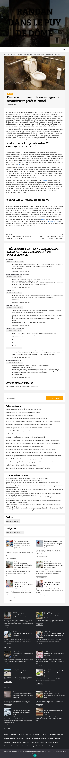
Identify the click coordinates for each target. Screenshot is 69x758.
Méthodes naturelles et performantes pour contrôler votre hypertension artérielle (31, 449)
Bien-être (47, 631)
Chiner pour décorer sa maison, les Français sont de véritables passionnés (54, 673)
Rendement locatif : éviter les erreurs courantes (20, 434)
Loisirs (14, 742)
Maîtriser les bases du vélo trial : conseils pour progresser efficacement (27, 459)
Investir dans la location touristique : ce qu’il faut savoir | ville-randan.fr (27, 489)
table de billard (10, 346)
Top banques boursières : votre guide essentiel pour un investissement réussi (29, 424)
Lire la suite (8, 628)
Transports (52, 746)
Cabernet (8, 290)
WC (20, 164)
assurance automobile (12, 360)
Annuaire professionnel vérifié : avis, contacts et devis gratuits (24, 446)
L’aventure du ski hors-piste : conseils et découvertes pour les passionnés (53, 544)
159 (9, 647)
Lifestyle (57, 738)
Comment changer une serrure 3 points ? (29, 480)
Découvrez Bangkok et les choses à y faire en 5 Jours (21, 497)
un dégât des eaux (53, 221)
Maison (10, 93)
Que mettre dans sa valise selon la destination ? (20, 415)
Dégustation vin (10, 305)
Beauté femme (39, 742)
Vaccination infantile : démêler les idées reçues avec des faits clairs (23, 584)
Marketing (26, 742)
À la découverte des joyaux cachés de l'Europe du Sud (22, 504)
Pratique (47, 651)
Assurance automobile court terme (16, 274)
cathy (11, 104)
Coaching (43, 734)
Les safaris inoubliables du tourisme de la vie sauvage (22, 501)
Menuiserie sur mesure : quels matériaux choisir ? (23, 495)
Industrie (16, 691)
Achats (16, 540)
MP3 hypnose (10, 478)
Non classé (16, 651)
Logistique (7, 742)
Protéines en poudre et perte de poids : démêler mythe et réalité (25, 437)
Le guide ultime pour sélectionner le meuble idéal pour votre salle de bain (23, 565)
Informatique (36, 738)
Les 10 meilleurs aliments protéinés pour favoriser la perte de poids (54, 695)
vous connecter (16, 386)
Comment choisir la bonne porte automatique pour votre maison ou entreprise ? (23, 695)
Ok (35, 755)
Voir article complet (11, 558)
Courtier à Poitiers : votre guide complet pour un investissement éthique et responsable (32, 440)
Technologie (31, 746)
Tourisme (47, 612)
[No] (67, 753)
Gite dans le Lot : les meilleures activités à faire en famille (23, 412)
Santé (16, 581)
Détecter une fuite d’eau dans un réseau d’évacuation (18, 236)
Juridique (50, 738)
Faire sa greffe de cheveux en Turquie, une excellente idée (51, 236)
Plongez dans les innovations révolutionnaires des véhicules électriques (21, 712)
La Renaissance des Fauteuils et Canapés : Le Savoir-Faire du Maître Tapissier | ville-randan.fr (33, 493)
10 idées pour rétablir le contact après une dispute (32, 478)
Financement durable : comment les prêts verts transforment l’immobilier (28, 468)
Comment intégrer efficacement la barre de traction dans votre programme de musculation (33, 456)
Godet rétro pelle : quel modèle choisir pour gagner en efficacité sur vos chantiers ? (31, 462)
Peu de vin (9, 259)
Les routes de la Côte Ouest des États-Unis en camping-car (23, 486)
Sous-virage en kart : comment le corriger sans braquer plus (23, 409)
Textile (38, 746)
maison (43, 219)
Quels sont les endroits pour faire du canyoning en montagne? (24, 508)
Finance (6, 738)
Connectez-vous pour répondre (21, 271)
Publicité (6, 746)
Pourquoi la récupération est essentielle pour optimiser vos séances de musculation (31, 452)
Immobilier (20, 738)
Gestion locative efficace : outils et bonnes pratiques (21, 465)
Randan (13, 746)
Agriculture (13, 734)
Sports (46, 540)
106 (10, 600)
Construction (52, 734)
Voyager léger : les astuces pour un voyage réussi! (20, 482)
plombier (44, 181)
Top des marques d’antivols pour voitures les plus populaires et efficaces (28, 428)
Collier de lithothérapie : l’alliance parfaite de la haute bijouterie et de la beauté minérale (33, 421)
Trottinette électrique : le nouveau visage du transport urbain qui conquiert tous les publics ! (34, 443)
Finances (12, 738)
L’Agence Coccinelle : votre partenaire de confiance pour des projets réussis (53, 565)
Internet (43, 738)
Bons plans (16, 669)
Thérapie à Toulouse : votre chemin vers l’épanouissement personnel (26, 418)
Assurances (21, 734)
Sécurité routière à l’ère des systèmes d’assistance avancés (23, 431)
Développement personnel (14, 328)
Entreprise (47, 561)
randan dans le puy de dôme (34, 23)
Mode (32, 742)
